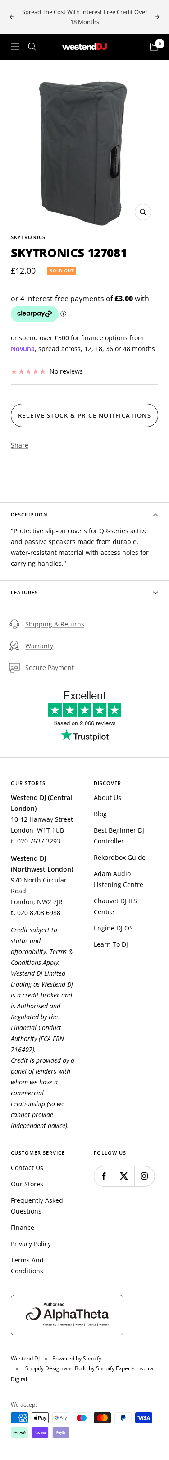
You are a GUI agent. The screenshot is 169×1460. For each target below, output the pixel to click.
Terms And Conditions (27, 1265)
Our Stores (27, 1184)
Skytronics (28, 237)
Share (19, 445)
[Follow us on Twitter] (124, 1176)
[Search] (32, 47)
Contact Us (27, 1167)
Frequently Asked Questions (37, 1205)
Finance (22, 1227)
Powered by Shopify (76, 1358)
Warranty (39, 645)
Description (29, 514)
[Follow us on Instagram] (144, 1176)
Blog (100, 814)
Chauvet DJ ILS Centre (115, 906)
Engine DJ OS (113, 928)
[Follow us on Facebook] (104, 1176)
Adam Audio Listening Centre (118, 879)
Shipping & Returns (54, 624)
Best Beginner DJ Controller (119, 835)
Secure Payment (49, 667)
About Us (107, 797)
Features (24, 592)
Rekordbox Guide (120, 857)
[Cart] (153, 47)
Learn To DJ (111, 944)
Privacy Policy (31, 1243)
